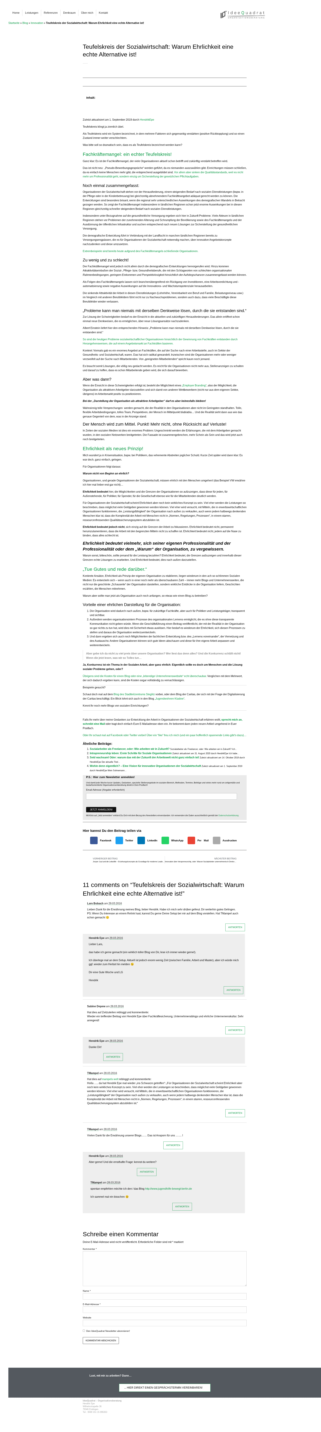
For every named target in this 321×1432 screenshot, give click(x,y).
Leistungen (31, 12)
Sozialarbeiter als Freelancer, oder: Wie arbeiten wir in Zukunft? (130, 748)
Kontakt (103, 12)
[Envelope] (239, 1406)
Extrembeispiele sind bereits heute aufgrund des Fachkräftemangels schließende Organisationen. (140, 251)
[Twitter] (220, 1406)
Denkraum (69, 12)
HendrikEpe (147, 119)
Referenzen (51, 12)
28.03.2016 (117, 1006)
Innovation (37, 23)
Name (87, 1291)
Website (87, 1317)
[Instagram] (232, 1406)
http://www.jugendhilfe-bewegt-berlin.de (168, 1188)
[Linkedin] (226, 1406)
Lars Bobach (95, 903)
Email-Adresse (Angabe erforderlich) (105, 789)
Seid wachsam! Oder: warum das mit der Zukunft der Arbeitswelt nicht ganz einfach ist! (144, 757)
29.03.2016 (115, 903)
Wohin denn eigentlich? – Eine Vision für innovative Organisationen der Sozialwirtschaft (145, 766)
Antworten (235, 927)
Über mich (87, 12)
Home (16, 12)
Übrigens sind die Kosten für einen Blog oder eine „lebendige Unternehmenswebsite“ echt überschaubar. (145, 676)
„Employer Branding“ (194, 385)
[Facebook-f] (213, 1406)
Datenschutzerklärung (229, 815)
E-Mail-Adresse (91, 1304)
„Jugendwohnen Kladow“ (169, 698)
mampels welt (110, 1079)
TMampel (93, 1073)
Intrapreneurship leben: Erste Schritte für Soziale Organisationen (131, 753)
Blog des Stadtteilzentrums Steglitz (134, 694)
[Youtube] (245, 1406)
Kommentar (90, 1249)
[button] (242, 98)
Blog (25, 23)
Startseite (14, 23)
